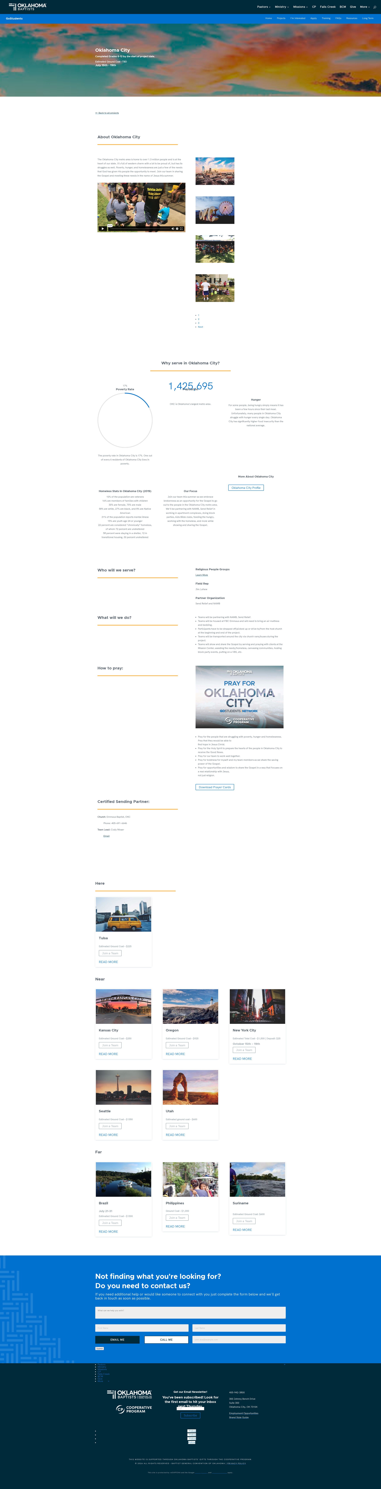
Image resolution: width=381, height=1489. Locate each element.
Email (106, 835)
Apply (313, 18)
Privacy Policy (236, 1463)
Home (268, 18)
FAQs (338, 18)
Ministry (280, 7)
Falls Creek (328, 7)
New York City (244, 1030)
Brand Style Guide (239, 1417)
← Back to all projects (107, 112)
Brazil (103, 1203)
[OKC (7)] (215, 301)
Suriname (241, 1203)
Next (200, 326)
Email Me (117, 1339)
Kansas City (108, 1030)
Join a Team (110, 953)
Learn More (202, 574)
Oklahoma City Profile (246, 488)
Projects (281, 18)
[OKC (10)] (215, 184)
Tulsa (103, 938)
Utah (170, 1111)
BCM (343, 7)
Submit (99, 1348)
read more (108, 961)
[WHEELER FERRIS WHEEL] (215, 223)
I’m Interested (297, 18)
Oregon (172, 1030)
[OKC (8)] (215, 261)
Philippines (175, 1203)
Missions (299, 7)
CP (314, 7)
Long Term (368, 18)
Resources (351, 18)
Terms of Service (219, 1472)
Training (326, 18)
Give (353, 7)
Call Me (166, 1339)
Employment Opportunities (243, 1413)
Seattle (105, 1111)
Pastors (262, 7)
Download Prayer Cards (215, 787)
